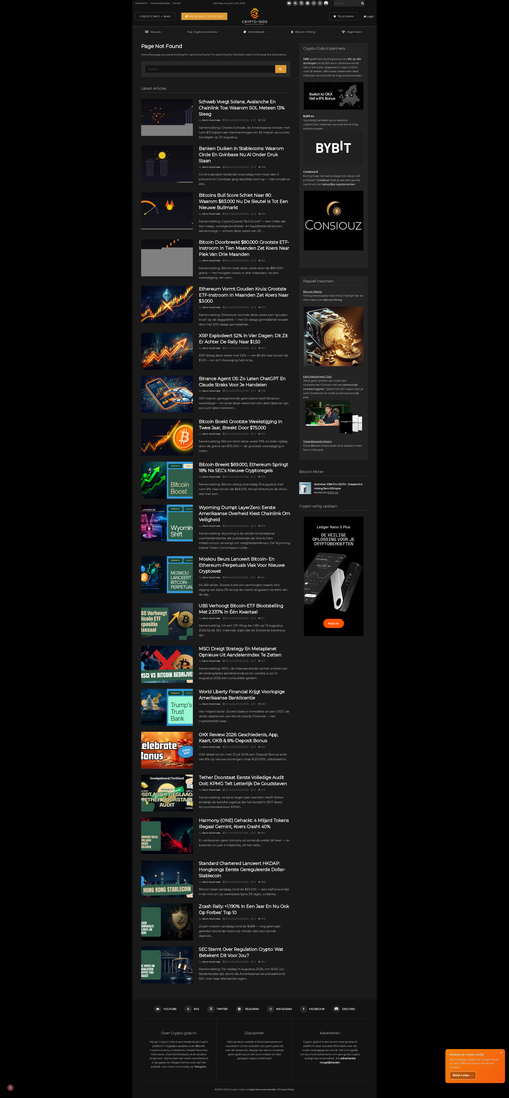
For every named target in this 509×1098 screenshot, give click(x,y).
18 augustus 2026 (236, 577)
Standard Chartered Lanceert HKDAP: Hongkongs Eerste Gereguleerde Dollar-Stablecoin (242, 869)
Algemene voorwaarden (262, 1089)
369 (263, 213)
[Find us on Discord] (326, 3)
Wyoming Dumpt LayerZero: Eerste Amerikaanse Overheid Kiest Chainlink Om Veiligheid (244, 514)
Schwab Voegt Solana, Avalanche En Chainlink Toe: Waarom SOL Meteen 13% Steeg (242, 108)
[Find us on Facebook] (319, 3)
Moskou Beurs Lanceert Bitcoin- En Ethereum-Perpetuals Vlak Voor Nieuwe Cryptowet (242, 565)
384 (263, 961)
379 (262, 433)
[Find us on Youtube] (289, 3)
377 (263, 307)
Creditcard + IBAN (155, 16)
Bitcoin (315, 445)
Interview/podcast (160, 3)
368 (263, 120)
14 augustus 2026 (236, 832)
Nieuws (155, 32)
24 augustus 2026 (237, 307)
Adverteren (141, 3)
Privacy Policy (286, 1089)
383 (262, 832)
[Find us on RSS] (295, 3)
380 (263, 703)
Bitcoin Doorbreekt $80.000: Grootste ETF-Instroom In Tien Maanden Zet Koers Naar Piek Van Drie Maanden (244, 248)
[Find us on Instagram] (313, 3)
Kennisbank (256, 32)
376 (262, 525)
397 (263, 348)
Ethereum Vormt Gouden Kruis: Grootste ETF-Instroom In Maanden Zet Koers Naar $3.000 (243, 295)
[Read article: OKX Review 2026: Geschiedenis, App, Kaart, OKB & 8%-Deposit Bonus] (167, 750)
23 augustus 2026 (237, 390)
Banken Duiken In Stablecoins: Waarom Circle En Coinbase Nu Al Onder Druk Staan (241, 155)
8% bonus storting (205, 16)
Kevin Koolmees (211, 120)
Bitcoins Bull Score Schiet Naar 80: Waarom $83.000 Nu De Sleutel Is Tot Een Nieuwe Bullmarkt (243, 201)
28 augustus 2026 (237, 120)
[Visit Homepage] (254, 16)
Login (370, 16)
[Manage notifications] (10, 1087)
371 (262, 618)
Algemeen (354, 32)
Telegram (345, 16)
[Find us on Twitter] (301, 3)
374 (262, 577)
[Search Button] (361, 3)
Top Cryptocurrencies (202, 32)
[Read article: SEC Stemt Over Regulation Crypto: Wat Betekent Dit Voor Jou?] (167, 964)
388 (263, 881)
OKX (306, 58)
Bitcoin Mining (305, 32)
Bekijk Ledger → (463, 1075)
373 (262, 660)
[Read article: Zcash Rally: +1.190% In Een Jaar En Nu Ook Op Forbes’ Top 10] (167, 921)
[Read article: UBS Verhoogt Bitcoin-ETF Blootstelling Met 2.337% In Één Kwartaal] (167, 621)
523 (262, 746)
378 (262, 390)
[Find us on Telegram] (307, 3)
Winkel (177, 3)
